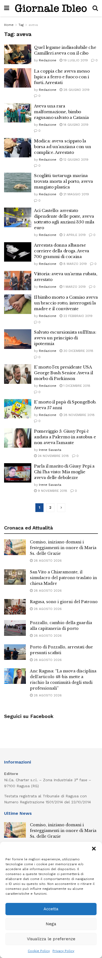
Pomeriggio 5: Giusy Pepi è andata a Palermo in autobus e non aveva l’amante (65, 437)
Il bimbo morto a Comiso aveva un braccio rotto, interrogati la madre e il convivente (66, 303)
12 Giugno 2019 (75, 159)
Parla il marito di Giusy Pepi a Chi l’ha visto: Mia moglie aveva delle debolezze (64, 471)
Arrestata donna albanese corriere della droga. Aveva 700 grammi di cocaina (61, 251)
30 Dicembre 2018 (77, 351)
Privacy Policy (63, 951)
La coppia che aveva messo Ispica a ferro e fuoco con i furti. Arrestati (62, 76)
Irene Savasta (50, 450)
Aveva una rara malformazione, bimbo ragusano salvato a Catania (61, 111)
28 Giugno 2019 (75, 90)
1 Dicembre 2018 (76, 386)
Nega (51, 923)
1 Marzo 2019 (74, 287)
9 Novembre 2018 (52, 491)
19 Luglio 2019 (75, 60)
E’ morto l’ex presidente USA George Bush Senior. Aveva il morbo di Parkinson (63, 372)
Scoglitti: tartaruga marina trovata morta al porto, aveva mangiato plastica (63, 181)
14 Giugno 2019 (75, 125)
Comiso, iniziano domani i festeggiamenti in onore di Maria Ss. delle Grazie (63, 548)
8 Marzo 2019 (74, 264)
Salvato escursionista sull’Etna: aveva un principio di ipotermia (65, 338)
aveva (33, 25)
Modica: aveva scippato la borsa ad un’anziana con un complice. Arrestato (62, 146)
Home (9, 25)
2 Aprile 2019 (74, 235)
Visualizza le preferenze (51, 938)
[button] (94, 848)
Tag (21, 25)
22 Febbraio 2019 (77, 316)
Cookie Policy (39, 951)
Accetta (51, 908)
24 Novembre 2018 (53, 456)
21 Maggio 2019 (75, 194)
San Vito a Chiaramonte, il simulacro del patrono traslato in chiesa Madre (63, 578)
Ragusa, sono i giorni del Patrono (64, 601)
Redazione (47, 60)
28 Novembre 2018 (78, 415)
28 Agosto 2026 (47, 560)
